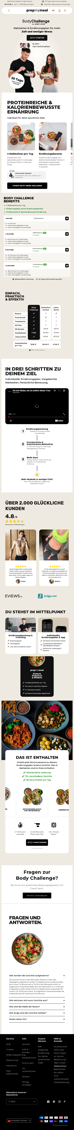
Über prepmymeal (12, 1072)
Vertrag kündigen (26, 1083)
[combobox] (53, 10)
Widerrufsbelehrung (16, 1055)
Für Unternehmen (29, 1069)
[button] (10, 10)
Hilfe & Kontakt (26, 1050)
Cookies (10, 1049)
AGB (8, 1044)
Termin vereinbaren (36, 895)
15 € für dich (28, 1063)
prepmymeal (63, 1125)
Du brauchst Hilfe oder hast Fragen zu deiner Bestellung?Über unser (60, 1056)
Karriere (26, 1077)
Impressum (11, 1066)
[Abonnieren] (34, 1102)
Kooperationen (29, 1058)
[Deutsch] (53, 10)
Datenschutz (12, 1060)
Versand (26, 1044)
